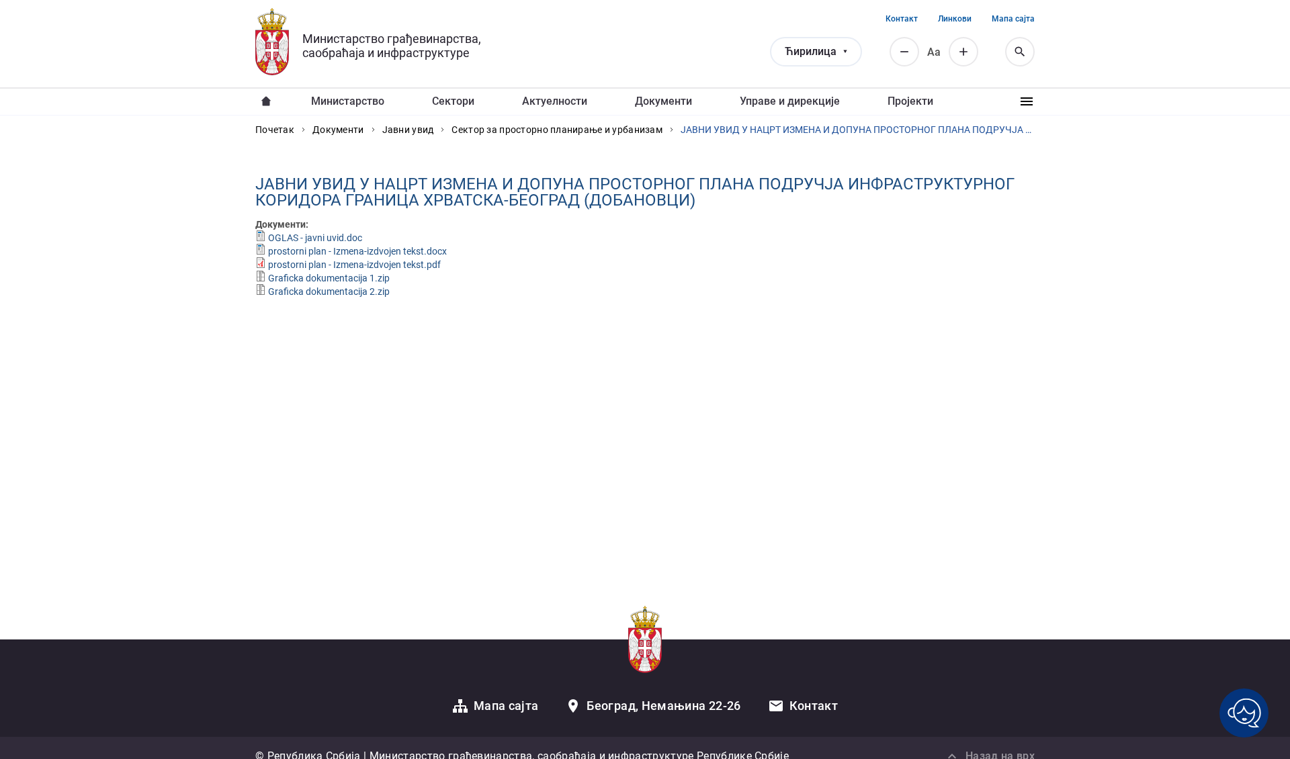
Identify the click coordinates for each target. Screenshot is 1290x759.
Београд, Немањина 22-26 (663, 706)
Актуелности (554, 101)
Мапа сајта (1013, 19)
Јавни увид (408, 129)
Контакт (902, 19)
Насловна (266, 101)
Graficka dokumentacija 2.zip (329, 291)
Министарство (347, 101)
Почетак (274, 129)
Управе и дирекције (790, 101)
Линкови (955, 19)
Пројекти (910, 101)
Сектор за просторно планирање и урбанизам (557, 129)
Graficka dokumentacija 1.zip (329, 278)
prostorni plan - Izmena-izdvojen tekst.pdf (354, 264)
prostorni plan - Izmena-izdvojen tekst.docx (357, 251)
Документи (663, 101)
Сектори (453, 101)
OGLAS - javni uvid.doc (315, 237)
